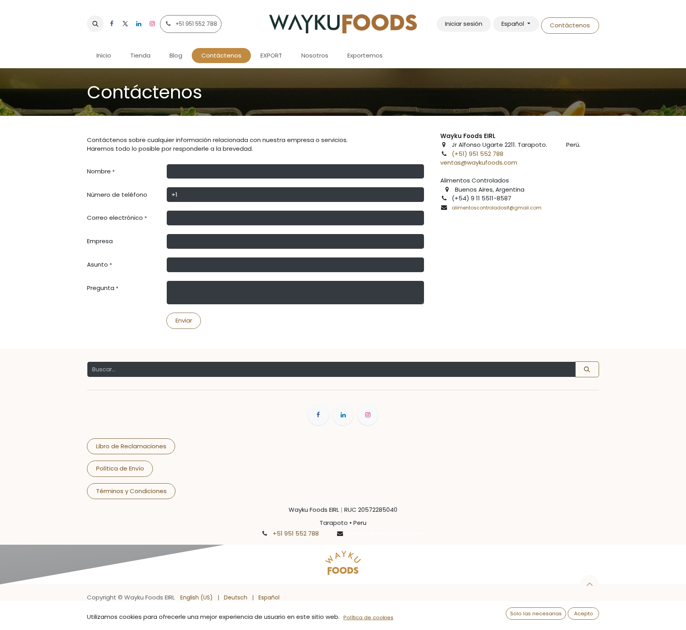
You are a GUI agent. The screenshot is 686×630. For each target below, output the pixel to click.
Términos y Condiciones (131, 491)
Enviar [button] (183, 320)
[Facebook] (112, 24)
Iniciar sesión (463, 23)
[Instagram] (152, 24)
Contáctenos (570, 25)
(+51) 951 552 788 (477, 154)
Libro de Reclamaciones (131, 446)
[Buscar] (587, 369)
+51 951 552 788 (296, 533)
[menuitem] (104, 55)
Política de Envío (120, 468)
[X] (125, 24)
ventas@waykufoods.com (478, 162)
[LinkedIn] (139, 24)
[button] (95, 23)
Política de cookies (368, 617)
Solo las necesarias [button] (536, 613)
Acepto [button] (583, 613)
